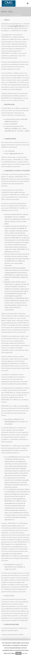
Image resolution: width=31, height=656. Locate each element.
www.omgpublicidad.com (16, 26)
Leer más (24, 653)
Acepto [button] (18, 653)
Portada (12, 15)
